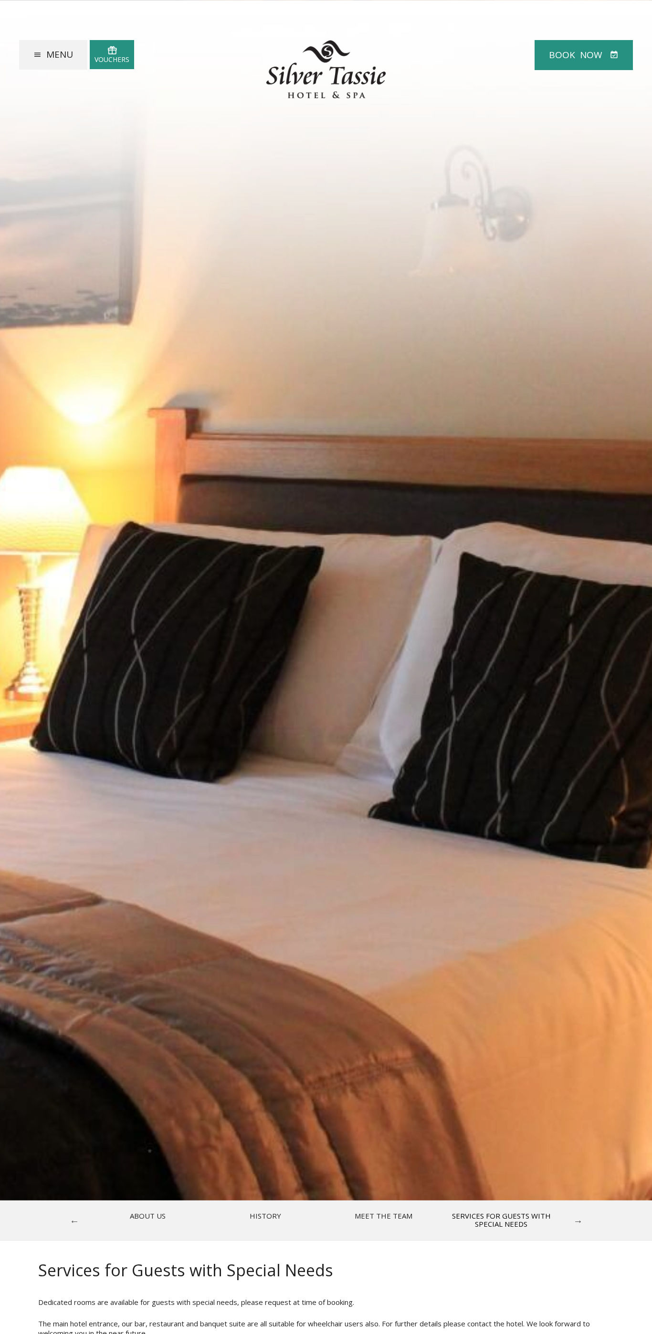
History (265, 1216)
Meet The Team (383, 1216)
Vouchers (112, 59)
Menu (59, 54)
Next (578, 1220)
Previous (74, 1220)
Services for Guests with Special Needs (501, 1220)
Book (575, 55)
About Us (148, 1216)
